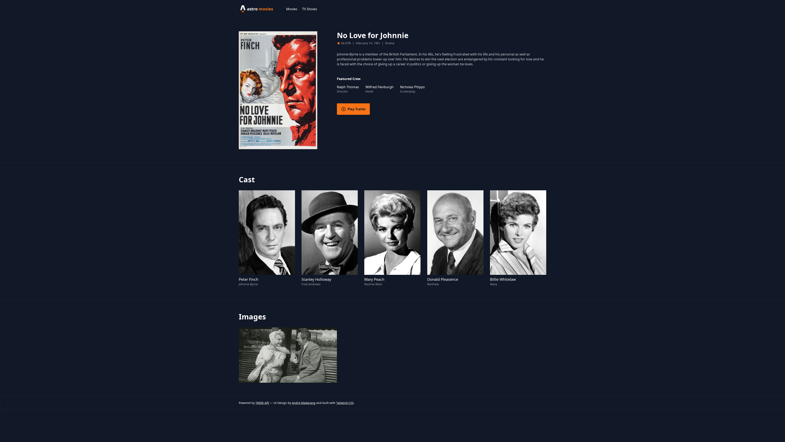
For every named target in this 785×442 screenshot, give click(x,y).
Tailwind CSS (345, 403)
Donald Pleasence (442, 279)
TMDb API (262, 403)
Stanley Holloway (316, 279)
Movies (291, 9)
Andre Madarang (303, 403)
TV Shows (309, 9)
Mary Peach (374, 279)
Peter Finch (248, 279)
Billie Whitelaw (503, 279)
